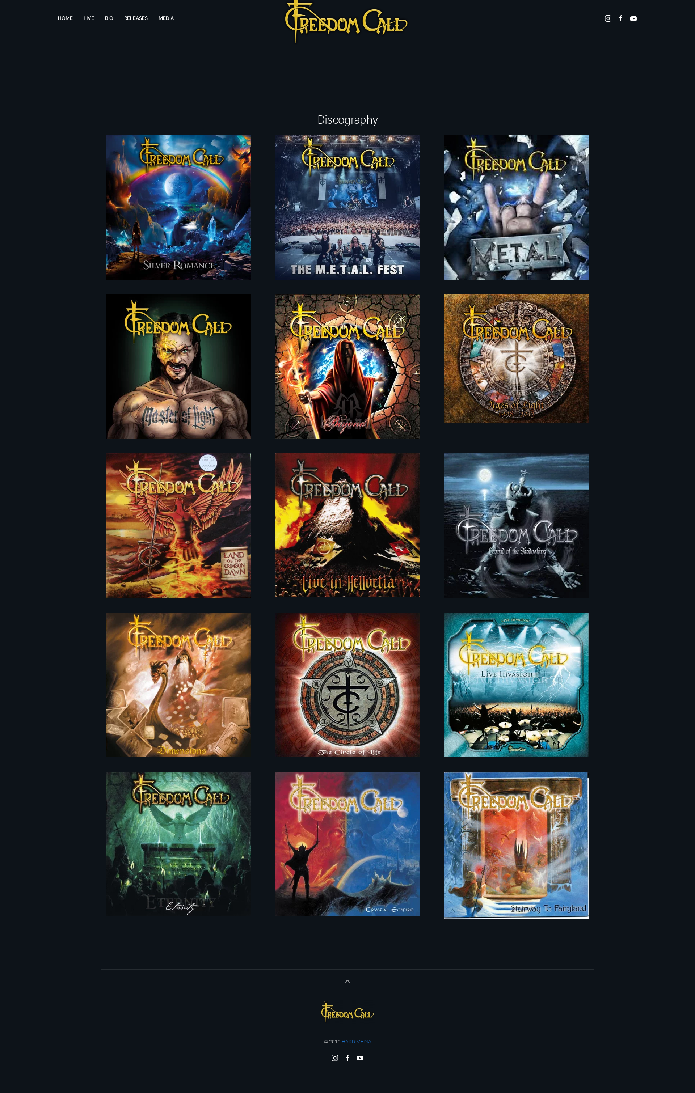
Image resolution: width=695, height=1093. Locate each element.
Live (89, 18)
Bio (109, 18)
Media (166, 18)
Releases (136, 18)
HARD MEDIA (356, 1042)
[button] (347, 981)
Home (65, 18)
